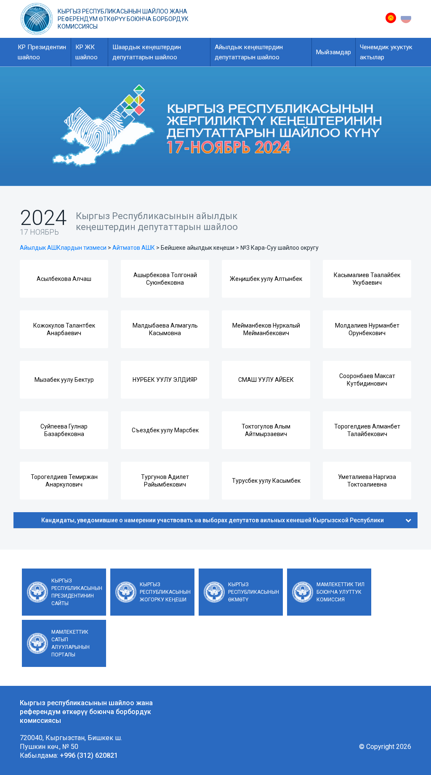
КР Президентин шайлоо (42, 52)
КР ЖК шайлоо (86, 52)
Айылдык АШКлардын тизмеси (63, 247)
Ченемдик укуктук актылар (386, 52)
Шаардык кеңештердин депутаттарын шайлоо (146, 52)
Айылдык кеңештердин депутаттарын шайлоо (249, 52)
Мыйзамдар (333, 52)
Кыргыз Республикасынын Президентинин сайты (76, 592)
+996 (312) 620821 (89, 755)
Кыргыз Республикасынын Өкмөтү (253, 592)
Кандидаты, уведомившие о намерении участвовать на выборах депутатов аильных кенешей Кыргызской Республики (212, 520)
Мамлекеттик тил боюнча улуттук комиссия (340, 592)
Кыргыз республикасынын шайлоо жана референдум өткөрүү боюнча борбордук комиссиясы (123, 19)
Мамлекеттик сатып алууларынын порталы (70, 643)
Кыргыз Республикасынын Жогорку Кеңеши (165, 592)
